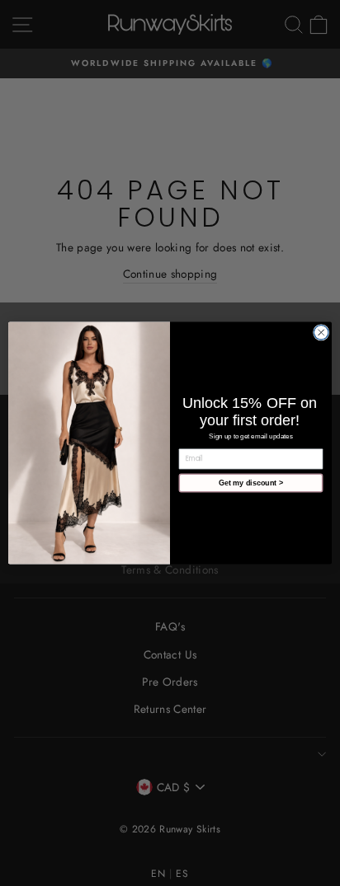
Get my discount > (251, 483)
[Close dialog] (321, 333)
